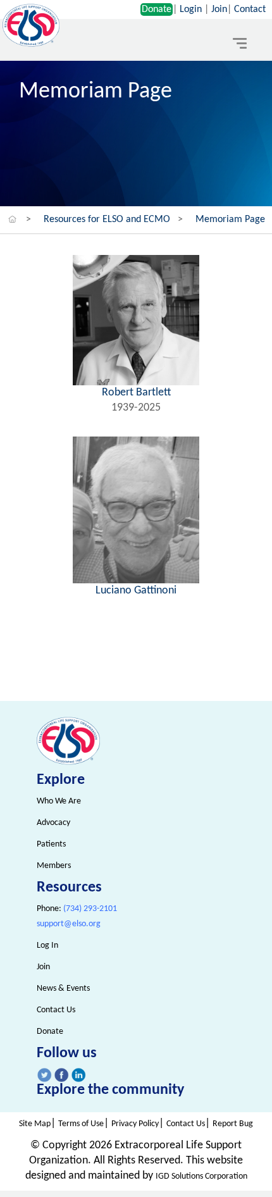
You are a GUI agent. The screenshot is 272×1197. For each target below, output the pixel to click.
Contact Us (56, 1010)
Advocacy (53, 823)
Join (219, 9)
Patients (51, 844)
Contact (250, 9)
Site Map (35, 1124)
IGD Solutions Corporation (201, 1176)
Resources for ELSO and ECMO (107, 219)
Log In (47, 945)
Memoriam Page (230, 219)
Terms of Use (81, 1124)
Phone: (77, 909)
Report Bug (233, 1124)
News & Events (63, 988)
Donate (156, 9)
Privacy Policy (135, 1124)
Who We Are (59, 801)
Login (191, 9)
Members (54, 866)
